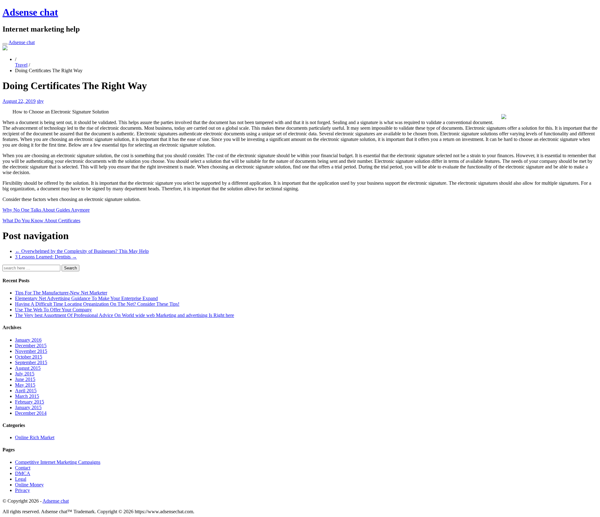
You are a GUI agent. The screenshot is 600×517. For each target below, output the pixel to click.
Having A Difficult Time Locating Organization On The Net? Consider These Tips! (97, 304)
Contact (22, 467)
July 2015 (24, 373)
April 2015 (26, 390)
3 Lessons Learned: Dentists (46, 256)
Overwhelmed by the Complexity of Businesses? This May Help (82, 251)
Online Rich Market (34, 437)
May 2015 (25, 385)
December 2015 (31, 345)
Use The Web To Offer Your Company (53, 309)
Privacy (22, 490)
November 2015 (31, 351)
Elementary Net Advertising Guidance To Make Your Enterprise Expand (86, 298)
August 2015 (28, 368)
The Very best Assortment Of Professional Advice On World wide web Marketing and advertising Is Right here (124, 315)
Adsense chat (30, 12)
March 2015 (27, 396)
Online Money (29, 484)
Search (70, 268)
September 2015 (31, 362)
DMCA (22, 473)
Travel (21, 65)
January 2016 (28, 340)
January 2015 (28, 407)
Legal (20, 479)
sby (40, 101)
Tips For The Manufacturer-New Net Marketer (61, 292)
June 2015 (25, 379)
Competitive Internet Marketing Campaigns (57, 462)
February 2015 (29, 401)
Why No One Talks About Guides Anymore (46, 210)
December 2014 (31, 413)
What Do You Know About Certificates (41, 220)
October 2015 (28, 356)
